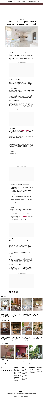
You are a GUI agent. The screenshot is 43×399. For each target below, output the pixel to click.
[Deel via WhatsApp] (12, 292)
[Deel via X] (17, 292)
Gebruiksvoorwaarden (24, 393)
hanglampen (25, 216)
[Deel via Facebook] (14, 292)
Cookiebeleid (9, 393)
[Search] (40, 1)
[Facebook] (3, 370)
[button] (18, 393)
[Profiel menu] (38, 1)
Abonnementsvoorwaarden (32, 393)
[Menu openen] (2, 1)
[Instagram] (5, 370)
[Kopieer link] (10, 292)
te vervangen (18, 106)
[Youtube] (7, 370)
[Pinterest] (9, 370)
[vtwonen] (8, 1)
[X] (11, 370)
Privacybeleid (13, 393)
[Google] (1, 370)
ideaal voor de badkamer (25, 130)
